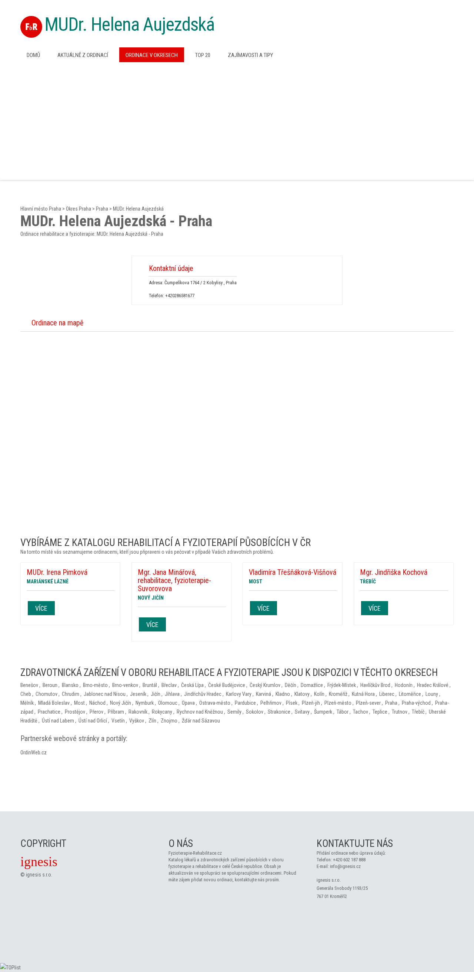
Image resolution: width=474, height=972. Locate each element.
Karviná (263, 694)
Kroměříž (338, 694)
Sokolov (254, 712)
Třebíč (418, 712)
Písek (291, 703)
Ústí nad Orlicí (93, 721)
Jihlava (172, 694)
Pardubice (245, 703)
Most (79, 703)
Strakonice (279, 712)
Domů (33, 55)
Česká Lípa (192, 685)
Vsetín (118, 721)
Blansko (70, 685)
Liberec (386, 694)
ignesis (38, 861)
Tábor (342, 712)
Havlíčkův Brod (375, 685)
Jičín (155, 694)
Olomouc (167, 703)
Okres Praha (78, 209)
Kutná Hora (363, 694)
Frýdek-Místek (341, 685)
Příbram (116, 712)
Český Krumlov (265, 685)
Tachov (360, 712)
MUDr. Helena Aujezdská (129, 24)
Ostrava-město (214, 703)
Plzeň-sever (368, 703)
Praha (102, 209)
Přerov (96, 712)
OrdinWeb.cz (33, 752)
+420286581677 (179, 295)
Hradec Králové (432, 685)
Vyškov (136, 721)
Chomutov (46, 694)
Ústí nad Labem (58, 721)
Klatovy (302, 694)
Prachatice (49, 712)
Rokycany (162, 712)
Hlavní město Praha (40, 209)
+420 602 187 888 (349, 859)
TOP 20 (202, 55)
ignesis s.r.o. (39, 875)
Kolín (319, 694)
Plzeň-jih (311, 703)
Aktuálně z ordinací (82, 55)
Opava (188, 703)
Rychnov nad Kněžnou (200, 712)
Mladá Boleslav (54, 703)
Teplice (380, 712)
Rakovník (137, 712)
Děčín (290, 685)
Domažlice (312, 685)
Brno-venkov (125, 685)
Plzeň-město (337, 703)
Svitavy (302, 712)
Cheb (25, 694)
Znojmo (169, 721)
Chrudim (70, 694)
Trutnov (399, 712)
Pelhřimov (270, 703)
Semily (234, 712)
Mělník (27, 703)
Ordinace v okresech (152, 55)
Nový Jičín (120, 703)
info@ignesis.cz (345, 866)
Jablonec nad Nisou (105, 694)
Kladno (283, 694)
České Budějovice (226, 685)
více (41, 608)
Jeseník (138, 694)
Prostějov (75, 712)
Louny (431, 694)
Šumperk (323, 712)
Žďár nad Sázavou (201, 721)
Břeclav (169, 685)
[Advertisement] (237, 120)
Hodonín (404, 685)
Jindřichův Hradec (202, 694)
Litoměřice (410, 694)
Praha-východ (416, 703)
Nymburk (145, 703)
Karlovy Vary (238, 694)
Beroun (50, 685)
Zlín (152, 721)
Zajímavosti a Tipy (250, 55)
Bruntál (150, 685)
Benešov (29, 685)
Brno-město (95, 685)
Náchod (97, 703)
